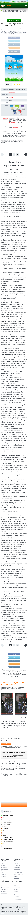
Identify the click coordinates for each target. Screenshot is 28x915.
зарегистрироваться (18, 755)
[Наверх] (23, 912)
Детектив (11, 97)
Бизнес (4, 835)
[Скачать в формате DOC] (14, 114)
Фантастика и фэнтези (8, 815)
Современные (4, 891)
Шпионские (3, 876)
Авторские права (14, 20)
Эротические (4, 893)
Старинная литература (8, 841)
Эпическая (16, 878)
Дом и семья (6, 833)
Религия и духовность (8, 837)
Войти (14, 1)
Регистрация (23, 1)
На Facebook (13, 37)
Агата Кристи (12, 92)
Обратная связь (18, 899)
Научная (16, 870)
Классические (4, 870)
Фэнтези (16, 876)
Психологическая (18, 872)
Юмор (4, 843)
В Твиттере (13, 41)
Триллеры (3, 874)
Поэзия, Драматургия (8, 848)
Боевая (16, 863)
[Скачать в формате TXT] (22, 109)
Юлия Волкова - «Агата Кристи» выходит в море (7, 716)
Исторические (4, 869)
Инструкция (15, 127)
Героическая (17, 865)
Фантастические (5, 887)
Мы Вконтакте (14, 51)
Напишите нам (12, 122)
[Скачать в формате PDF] (20, 114)
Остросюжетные (5, 889)
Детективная (17, 867)
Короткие (3, 885)
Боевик (2, 863)
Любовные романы (7, 817)
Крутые (2, 872)
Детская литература (7, 830)
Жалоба (5, 118)
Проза (4, 826)
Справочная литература (8, 839)
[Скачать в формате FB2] (12, 109)
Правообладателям (19, 894)
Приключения (6, 828)
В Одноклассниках (14, 48)
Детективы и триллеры (8, 820)
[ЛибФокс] (6, 5)
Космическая (17, 869)
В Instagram (13, 44)
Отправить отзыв (14, 805)
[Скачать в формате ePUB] (17, 109)
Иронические (4, 867)
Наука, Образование (7, 822)
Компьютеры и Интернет (8, 846)
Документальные (7, 824)
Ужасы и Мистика (18, 874)
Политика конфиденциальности (19, 897)
